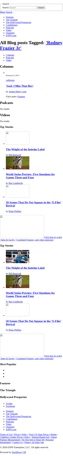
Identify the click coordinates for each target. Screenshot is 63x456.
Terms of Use (6, 434)
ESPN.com (11, 35)
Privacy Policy (21, 434)
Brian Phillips (15, 211)
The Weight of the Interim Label (25, 149)
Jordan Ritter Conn (17, 91)
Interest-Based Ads (40, 437)
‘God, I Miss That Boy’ (20, 85)
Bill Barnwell (15, 155)
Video (8, 30)
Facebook (10, 406)
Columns (10, 55)
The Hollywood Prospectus (18, 22)
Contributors (11, 25)
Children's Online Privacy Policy (15, 437)
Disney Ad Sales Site (34, 442)
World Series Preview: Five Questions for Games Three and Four (30, 176)
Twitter (9, 403)
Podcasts (10, 27)
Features (10, 17)
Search (5, 7)
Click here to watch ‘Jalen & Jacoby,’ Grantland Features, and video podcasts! (31, 238)
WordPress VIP (19, 452)
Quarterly (10, 33)
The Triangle (12, 20)
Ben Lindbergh (16, 183)
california (10, 80)
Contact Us (17, 442)
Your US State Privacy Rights (43, 434)
